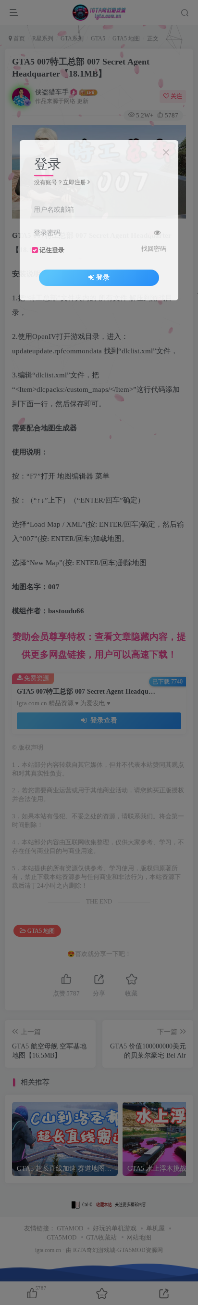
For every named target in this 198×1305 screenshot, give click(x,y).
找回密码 (153, 248)
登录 (103, 277)
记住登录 (51, 250)
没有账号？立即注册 (60, 182)
